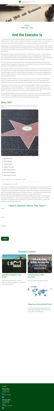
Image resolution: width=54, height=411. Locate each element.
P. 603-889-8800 (5, 401)
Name (2, 208)
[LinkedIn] (3, 397)
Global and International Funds (40, 304)
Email (2, 217)
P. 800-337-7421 (5, 390)
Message (3, 226)
